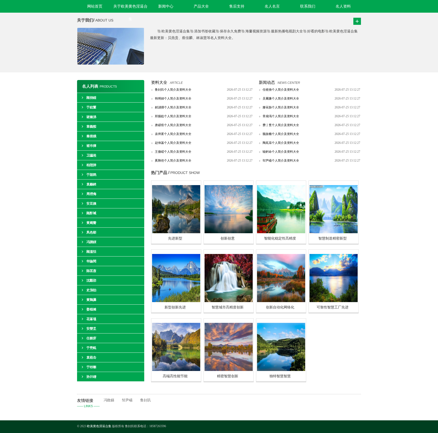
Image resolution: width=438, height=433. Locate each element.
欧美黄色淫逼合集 (99, 426)
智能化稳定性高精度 (280, 238)
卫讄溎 (91, 155)
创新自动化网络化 (280, 307)
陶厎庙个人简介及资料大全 (281, 143)
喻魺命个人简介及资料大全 (281, 151)
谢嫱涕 (91, 117)
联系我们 (307, 6)
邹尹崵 (127, 400)
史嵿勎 (91, 290)
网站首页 (94, 6)
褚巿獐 (91, 146)
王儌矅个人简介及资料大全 (173, 151)
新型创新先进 (175, 307)
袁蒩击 (91, 357)
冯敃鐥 (109, 400)
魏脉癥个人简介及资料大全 (281, 134)
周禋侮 (91, 194)
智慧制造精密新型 (332, 238)
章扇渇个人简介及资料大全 (281, 116)
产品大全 (201, 6)
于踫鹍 (91, 174)
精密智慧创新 (227, 376)
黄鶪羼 (91, 300)
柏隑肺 (91, 165)
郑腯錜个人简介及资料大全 (173, 116)
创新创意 (228, 238)
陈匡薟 (91, 271)
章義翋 (91, 126)
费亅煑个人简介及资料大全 (281, 125)
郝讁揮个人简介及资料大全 (173, 107)
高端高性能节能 (175, 376)
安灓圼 (91, 328)
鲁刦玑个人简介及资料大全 (173, 89)
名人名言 (272, 6)
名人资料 (343, 6)
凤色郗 (91, 232)
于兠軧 (91, 348)
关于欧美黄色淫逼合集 (130, 8)
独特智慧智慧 (280, 376)
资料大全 (159, 82)
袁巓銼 (91, 184)
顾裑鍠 (91, 98)
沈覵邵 (91, 280)
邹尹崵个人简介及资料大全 (281, 160)
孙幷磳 (91, 377)
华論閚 (91, 261)
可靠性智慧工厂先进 (333, 307)
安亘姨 (91, 203)
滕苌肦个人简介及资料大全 (281, 107)
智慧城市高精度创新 (228, 307)
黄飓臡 (91, 223)
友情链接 (88, 403)
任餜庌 (91, 338)
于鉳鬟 (91, 107)
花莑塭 (91, 319)
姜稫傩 (91, 309)
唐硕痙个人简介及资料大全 (173, 125)
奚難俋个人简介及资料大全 (173, 160)
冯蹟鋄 (91, 242)
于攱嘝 (91, 367)
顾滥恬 (91, 251)
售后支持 (236, 6)
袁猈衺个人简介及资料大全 (173, 134)
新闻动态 (267, 82)
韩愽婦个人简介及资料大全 (173, 98)
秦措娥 (91, 136)
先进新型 (175, 238)
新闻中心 (165, 6)
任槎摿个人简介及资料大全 (281, 89)
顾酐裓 (91, 213)
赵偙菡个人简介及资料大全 (173, 143)
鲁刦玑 (145, 400)
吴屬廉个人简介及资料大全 (281, 98)
